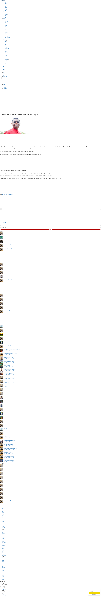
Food (5, 61)
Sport (5, 58)
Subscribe (50, 229)
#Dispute (11, 194)
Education (6, 5)
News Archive (3, 574)
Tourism (6, 62)
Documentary (6, 64)
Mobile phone (6, 52)
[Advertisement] (50, 95)
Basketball (6, 14)
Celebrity (6, 41)
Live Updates (4, 222)
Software (3, 561)
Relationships (6, 27)
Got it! (94, 593)
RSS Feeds (3, 577)
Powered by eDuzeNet (3, 589)
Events (5, 46)
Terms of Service (27, 588)
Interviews (6, 31)
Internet (6, 51)
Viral (2, 572)
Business (4, 18)
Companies (3, 525)
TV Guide (6, 43)
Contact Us (3, 578)
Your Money (6, 22)
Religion (6, 7)
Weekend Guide (7, 48)
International (6, 21)
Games (6, 42)
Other (5, 17)
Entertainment (5, 39)
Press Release (6, 9)
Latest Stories (5, 76)
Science (6, 55)
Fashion (6, 25)
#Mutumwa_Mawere (4, 194)
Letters (5, 33)
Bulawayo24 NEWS (2, 0)
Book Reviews (3, 545)
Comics (6, 28)
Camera (6, 50)
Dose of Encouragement (8, 23)
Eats (5, 24)
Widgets (3, 575)
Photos (5, 29)
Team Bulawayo (7, 47)
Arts (5, 44)
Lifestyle (4, 72)
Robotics (6, 54)
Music (5, 40)
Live (5, 10)
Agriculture (6, 8)
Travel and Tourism (4, 533)
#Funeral (9, 194)
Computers (6, 53)
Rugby (5, 15)
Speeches (6, 32)
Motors (2, 557)
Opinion (4, 30)
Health (5, 6)
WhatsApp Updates (7, 37)
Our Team (3, 579)
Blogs (5, 34)
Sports (4, 11)
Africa (4, 83)
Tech (4, 49)
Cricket (5, 13)
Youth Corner (6, 36)
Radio (5, 45)
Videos (4, 57)
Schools (3, 521)
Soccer (5, 12)
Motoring (6, 60)
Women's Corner (7, 35)
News (4, 1)
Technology (4, 74)
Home (4, 69)
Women (3, 568)
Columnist (3, 537)
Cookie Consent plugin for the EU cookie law (94, 594)
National (6, 4)
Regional (6, 3)
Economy (6, 20)
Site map (3, 576)
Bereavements (6, 38)
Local (5, 2)
